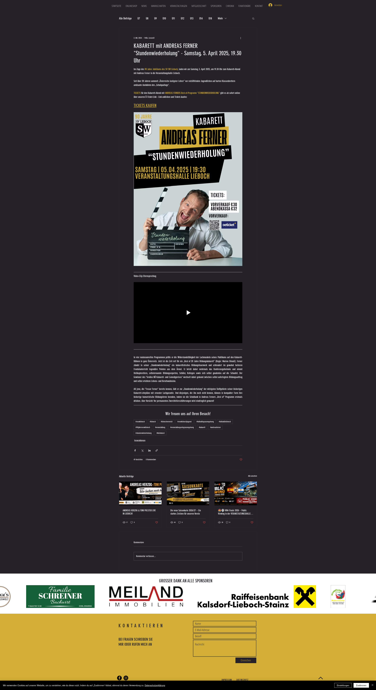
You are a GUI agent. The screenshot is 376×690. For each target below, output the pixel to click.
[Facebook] (119, 678)
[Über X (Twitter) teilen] (142, 450)
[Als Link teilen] (156, 450)
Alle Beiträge (125, 18)
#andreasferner (215, 427)
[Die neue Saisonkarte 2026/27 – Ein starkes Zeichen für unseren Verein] (188, 493)
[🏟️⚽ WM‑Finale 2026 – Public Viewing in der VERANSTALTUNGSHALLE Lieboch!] (235, 493)
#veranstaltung (160, 427)
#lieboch (153, 421)
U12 (182, 18)
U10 (164, 18)
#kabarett (202, 427)
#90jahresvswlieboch (143, 427)
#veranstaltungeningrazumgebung (182, 427)
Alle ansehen (252, 476)
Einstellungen (343, 685)
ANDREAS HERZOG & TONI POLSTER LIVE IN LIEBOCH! (139, 512)
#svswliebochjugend (184, 421)
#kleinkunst (160, 433)
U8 (147, 18)
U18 (210, 18)
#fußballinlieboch (225, 421)
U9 (155, 18)
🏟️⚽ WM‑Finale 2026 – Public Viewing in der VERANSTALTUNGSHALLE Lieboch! (234, 512)
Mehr (220, 18)
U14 (201, 18)
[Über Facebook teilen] (135, 450)
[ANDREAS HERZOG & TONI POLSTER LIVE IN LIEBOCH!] (140, 493)
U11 (173, 18)
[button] (158, 6)
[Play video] (188, 312)
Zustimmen (361, 685)
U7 (138, 18)
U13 (191, 18)
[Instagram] (126, 678)
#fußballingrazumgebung (205, 421)
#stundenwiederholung (144, 433)
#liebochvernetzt (166, 421)
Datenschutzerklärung (155, 685)
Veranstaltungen (139, 440)
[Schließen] (372, 685)
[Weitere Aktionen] (240, 38)
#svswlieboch (140, 421)
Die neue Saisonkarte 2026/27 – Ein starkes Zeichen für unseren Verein (185, 512)
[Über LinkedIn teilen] (149, 450)
